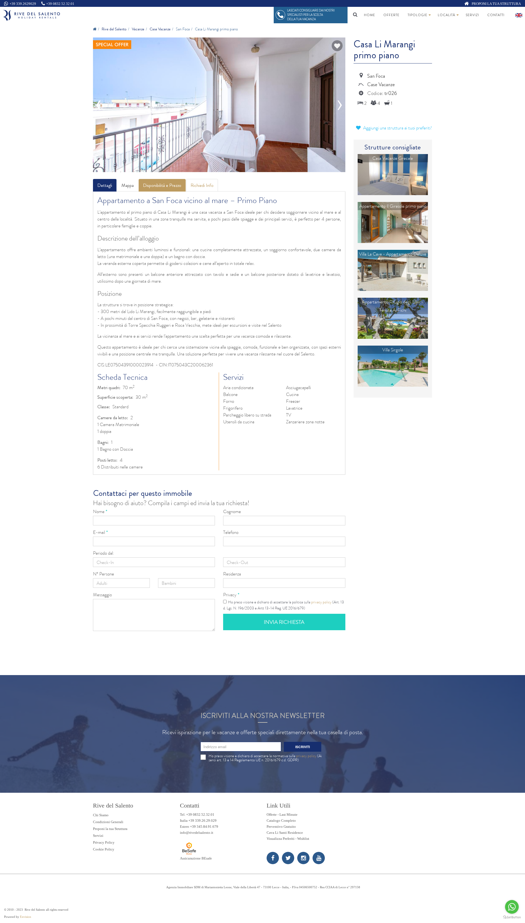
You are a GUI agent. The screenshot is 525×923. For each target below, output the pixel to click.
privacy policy (321, 602)
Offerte (391, 15)
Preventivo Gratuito (281, 826)
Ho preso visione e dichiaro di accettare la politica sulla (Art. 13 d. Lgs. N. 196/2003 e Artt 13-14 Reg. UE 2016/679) (283, 605)
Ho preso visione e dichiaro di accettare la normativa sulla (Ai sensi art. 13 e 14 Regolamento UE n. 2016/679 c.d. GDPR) (265, 758)
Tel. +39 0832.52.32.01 (197, 814)
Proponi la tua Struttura (110, 829)
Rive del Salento (114, 29)
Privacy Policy (104, 842)
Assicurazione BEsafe (196, 858)
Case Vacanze (160, 29)
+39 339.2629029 (23, 4)
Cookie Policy (103, 849)
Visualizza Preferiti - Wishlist (288, 839)
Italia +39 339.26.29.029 (198, 820)
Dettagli (104, 185)
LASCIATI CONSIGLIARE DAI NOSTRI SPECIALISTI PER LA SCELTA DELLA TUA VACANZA (311, 14)
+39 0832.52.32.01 (60, 4)
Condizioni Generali (108, 822)
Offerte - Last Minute (282, 814)
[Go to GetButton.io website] (512, 917)
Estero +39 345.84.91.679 (199, 826)
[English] (518, 15)
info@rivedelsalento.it (196, 833)
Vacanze (138, 29)
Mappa (127, 185)
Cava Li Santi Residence (285, 833)
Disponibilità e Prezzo (162, 185)
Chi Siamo (101, 815)
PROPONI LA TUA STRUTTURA (496, 4)
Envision (25, 916)
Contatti (495, 15)
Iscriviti (302, 746)
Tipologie (417, 15)
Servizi (472, 15)
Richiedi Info (202, 185)
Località (446, 15)
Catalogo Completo (281, 820)
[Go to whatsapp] (512, 907)
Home (369, 15)
